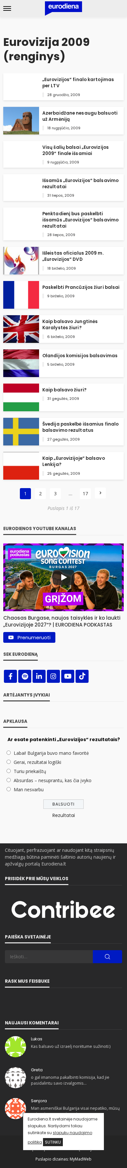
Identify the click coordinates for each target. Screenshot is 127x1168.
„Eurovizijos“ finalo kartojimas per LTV (78, 83)
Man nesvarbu (29, 789)
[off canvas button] (7, 8)
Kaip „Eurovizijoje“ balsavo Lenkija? (73, 461)
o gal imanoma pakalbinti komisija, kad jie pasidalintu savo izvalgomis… (70, 1080)
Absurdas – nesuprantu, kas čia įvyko (53, 780)
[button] (63, 619)
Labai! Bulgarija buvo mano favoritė (51, 753)
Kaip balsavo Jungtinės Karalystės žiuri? (70, 324)
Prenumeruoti (34, 637)
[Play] (63, 577)
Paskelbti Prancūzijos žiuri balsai (81, 287)
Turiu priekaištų (30, 771)
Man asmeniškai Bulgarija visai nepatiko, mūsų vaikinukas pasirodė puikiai (75, 1111)
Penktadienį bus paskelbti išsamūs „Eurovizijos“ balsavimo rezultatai (80, 220)
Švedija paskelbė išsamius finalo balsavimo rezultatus (80, 427)
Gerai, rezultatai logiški (37, 762)
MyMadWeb (81, 1159)
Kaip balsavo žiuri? (64, 390)
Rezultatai (63, 815)
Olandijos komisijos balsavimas (80, 356)
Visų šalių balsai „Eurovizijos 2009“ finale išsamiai (75, 150)
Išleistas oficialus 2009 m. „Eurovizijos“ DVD (73, 256)
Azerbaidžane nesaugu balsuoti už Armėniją (80, 116)
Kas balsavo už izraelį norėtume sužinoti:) (70, 1046)
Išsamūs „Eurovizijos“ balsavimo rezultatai (80, 183)
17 (85, 493)
